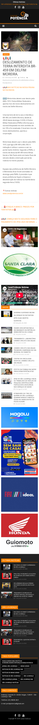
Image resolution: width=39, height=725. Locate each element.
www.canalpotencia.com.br (13, 193)
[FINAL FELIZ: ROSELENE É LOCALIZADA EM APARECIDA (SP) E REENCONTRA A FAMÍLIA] (6, 574)
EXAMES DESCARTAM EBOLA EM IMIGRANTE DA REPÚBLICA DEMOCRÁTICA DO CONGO (24, 330)
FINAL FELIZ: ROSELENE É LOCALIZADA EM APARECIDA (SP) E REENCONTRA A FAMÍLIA (25, 575)
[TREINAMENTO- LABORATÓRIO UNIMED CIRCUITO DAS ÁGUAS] (6, 339)
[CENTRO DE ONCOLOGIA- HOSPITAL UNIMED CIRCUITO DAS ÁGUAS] (6, 359)
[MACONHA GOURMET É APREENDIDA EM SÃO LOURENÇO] (6, 565)
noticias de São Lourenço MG (12, 669)
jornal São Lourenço (9, 666)
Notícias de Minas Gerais (10, 672)
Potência (22, 77)
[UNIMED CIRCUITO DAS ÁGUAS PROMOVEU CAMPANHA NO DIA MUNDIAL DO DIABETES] (6, 348)
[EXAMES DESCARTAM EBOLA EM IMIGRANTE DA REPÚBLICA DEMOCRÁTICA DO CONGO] (6, 328)
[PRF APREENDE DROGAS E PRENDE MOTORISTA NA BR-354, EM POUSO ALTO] (6, 583)
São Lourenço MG (26, 679)
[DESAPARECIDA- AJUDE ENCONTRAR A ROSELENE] (6, 640)
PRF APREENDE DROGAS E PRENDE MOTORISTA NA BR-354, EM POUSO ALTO (24, 585)
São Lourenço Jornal (9, 679)
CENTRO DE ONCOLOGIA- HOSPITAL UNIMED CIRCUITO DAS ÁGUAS (24, 361)
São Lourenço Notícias (10, 682)
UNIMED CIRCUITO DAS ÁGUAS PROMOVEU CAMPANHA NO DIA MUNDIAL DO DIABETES (25, 350)
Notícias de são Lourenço (11, 676)
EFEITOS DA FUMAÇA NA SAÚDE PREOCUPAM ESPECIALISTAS (25, 370)
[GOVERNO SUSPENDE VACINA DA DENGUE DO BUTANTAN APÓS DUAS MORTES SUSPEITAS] (6, 312)
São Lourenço (29, 676)
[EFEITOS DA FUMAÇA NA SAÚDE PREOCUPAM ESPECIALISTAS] (6, 369)
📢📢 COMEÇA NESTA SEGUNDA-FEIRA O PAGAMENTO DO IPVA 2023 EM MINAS (19, 220)
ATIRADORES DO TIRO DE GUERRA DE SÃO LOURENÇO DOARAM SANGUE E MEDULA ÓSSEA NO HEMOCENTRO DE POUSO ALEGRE (24, 397)
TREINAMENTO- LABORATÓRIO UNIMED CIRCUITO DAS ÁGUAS (25, 340)
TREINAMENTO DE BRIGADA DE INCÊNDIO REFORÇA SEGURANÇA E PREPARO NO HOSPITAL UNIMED (24, 594)
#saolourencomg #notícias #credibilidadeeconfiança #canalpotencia (17, 662)
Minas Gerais (24, 666)
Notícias (6, 54)
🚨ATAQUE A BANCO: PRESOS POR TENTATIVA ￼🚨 (17, 208)
